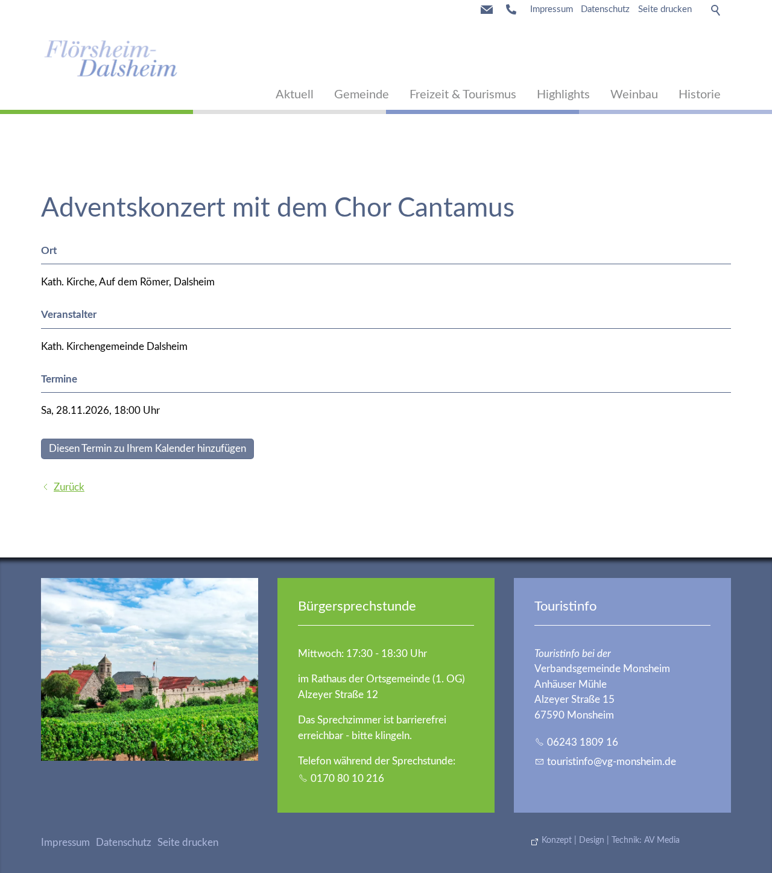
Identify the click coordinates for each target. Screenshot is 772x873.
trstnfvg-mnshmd (609, 762)
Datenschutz (605, 9)
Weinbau (634, 95)
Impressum (551, 9)
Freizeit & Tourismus (463, 95)
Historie (700, 95)
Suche (716, 9)
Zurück (69, 487)
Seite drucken (665, 9)
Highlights (563, 95)
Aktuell (295, 95)
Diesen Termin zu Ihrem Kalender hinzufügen (147, 448)
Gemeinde (361, 95)
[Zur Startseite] (111, 58)
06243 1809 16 (582, 742)
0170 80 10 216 (347, 778)
